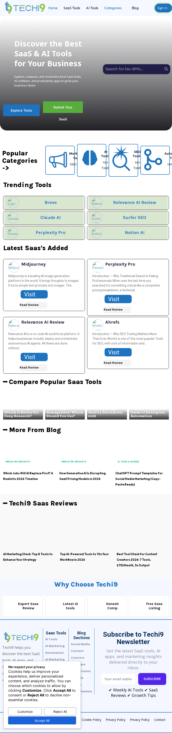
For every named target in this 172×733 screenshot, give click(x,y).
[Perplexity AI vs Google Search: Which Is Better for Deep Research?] (23, 406)
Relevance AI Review (134, 202)
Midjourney (33, 264)
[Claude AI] (13, 217)
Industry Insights (17, 461)
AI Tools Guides (128, 461)
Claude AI (50, 217)
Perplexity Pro (50, 232)
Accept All (42, 720)
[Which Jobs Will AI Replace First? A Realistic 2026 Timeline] (30, 454)
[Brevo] (13, 202)
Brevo (51, 202)
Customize (25, 711)
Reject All (60, 711)
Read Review (29, 305)
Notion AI (134, 232)
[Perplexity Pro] (13, 232)
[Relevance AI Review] (97, 202)
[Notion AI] (97, 232)
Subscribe (152, 679)
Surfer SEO (134, 217)
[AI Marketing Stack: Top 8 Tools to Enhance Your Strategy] (29, 531)
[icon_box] (67, 160)
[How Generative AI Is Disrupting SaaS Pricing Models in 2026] (86, 454)
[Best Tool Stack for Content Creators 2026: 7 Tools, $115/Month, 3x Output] (143, 531)
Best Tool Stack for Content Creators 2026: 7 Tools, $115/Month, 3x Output (137, 559)
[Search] (166, 69)
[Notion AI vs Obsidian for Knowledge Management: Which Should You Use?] (65, 406)
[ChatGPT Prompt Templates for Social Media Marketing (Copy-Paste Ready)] (142, 454)
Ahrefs (112, 322)
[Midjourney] (13, 267)
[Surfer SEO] (97, 217)
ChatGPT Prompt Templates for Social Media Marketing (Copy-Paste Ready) (139, 478)
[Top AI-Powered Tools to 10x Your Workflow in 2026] (86, 531)
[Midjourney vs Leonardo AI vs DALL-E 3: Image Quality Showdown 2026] (107, 406)
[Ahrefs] (97, 325)
